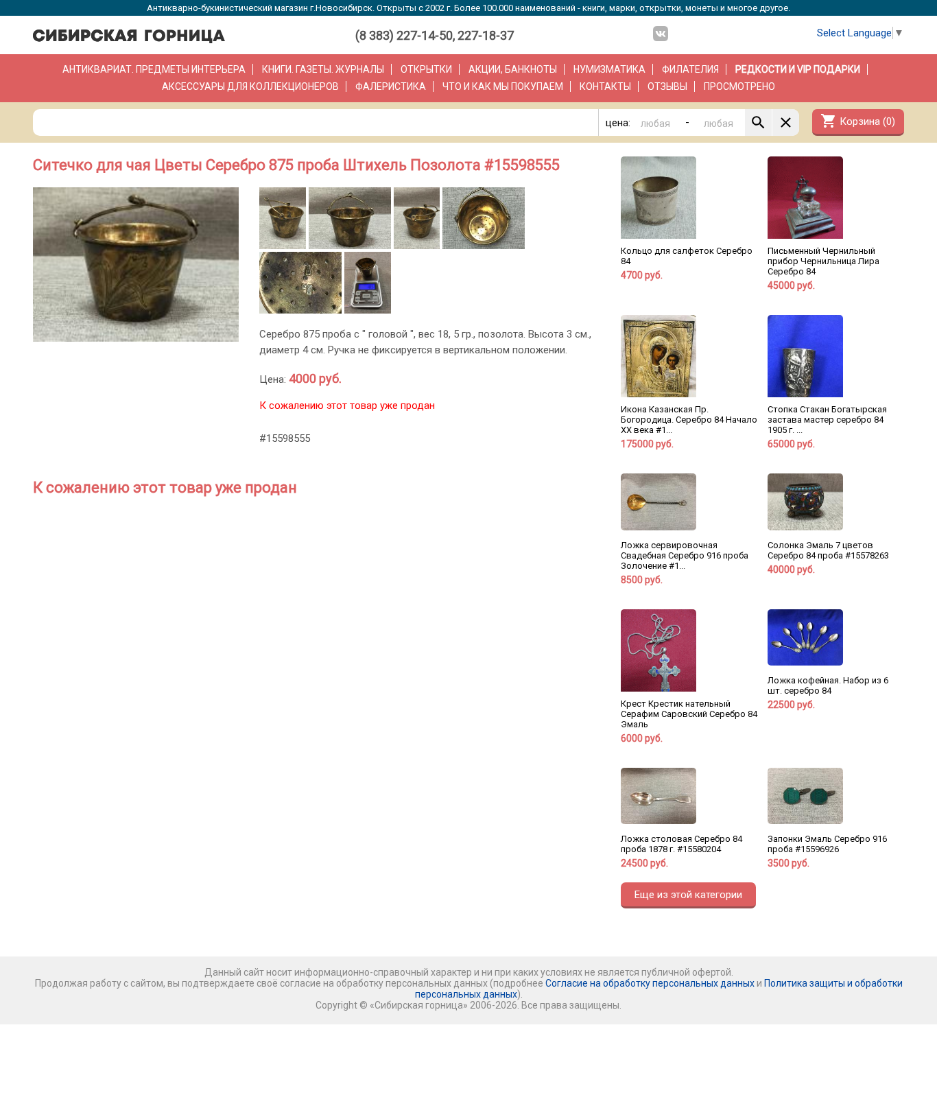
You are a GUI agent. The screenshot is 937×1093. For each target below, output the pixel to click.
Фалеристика (390, 86)
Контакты (605, 86)
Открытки (426, 69)
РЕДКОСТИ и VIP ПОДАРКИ (797, 69)
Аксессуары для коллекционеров (250, 86)
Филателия (690, 69)
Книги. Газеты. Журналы (323, 69)
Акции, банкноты (512, 69)
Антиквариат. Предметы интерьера (154, 69)
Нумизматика (609, 69)
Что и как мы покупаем (502, 86)
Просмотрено (739, 86)
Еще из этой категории (688, 895)
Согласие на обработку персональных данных (650, 983)
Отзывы (667, 86)
